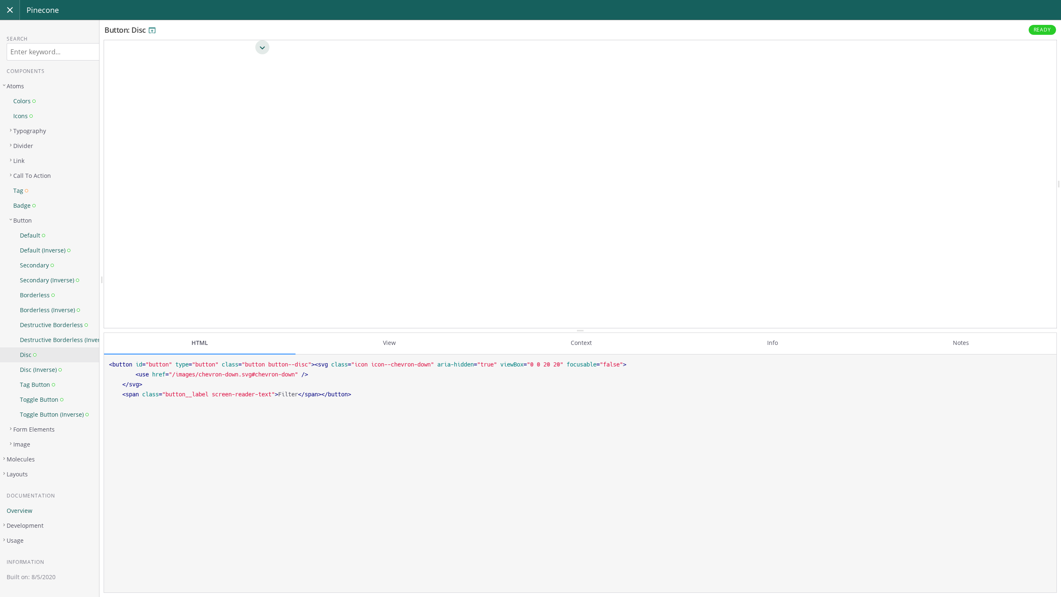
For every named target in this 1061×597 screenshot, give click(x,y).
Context (581, 343)
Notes (961, 343)
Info (772, 343)
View (389, 343)
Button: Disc (126, 30)
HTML (199, 343)
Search (17, 38)
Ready (1042, 29)
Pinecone (43, 10)
